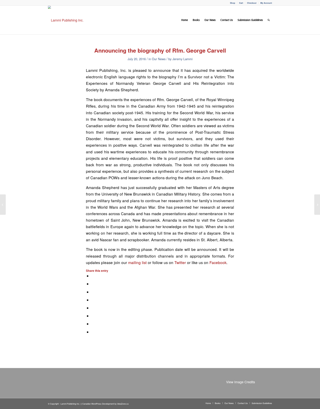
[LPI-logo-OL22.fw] (66, 20)
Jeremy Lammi (182, 59)
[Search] (268, 20)
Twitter (180, 262)
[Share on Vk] (92, 316)
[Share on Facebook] (92, 276)
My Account (266, 2)
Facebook (217, 262)
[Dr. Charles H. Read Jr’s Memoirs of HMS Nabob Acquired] (3, 204)
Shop (232, 2)
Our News (159, 59)
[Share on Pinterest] (92, 292)
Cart (241, 2)
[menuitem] (232, 3)
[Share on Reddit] (92, 324)
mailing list (137, 262)
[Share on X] (92, 284)
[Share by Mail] (92, 332)
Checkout (251, 2)
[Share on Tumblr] (92, 308)
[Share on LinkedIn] (92, 300)
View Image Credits (240, 381)
